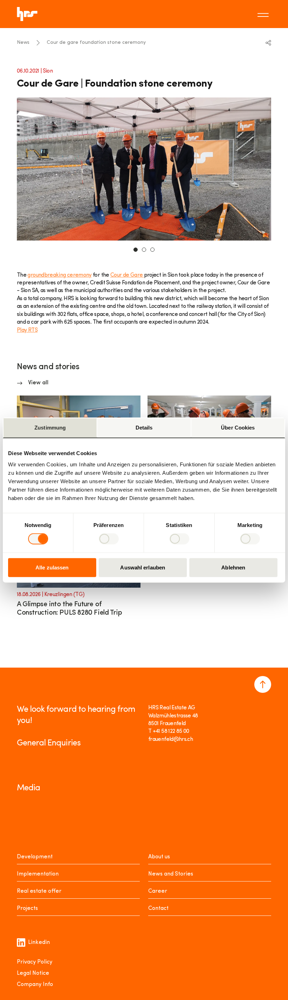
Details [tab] (144, 428)
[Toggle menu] (264, 14)
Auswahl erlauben (142, 567)
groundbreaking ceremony (59, 275)
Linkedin (39, 942)
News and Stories (170, 874)
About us (159, 857)
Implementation (38, 874)
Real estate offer (39, 891)
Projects (27, 908)
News (23, 42)
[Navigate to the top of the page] (262, 684)
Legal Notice (33, 973)
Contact (158, 908)
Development (35, 857)
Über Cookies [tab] (238, 428)
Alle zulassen (51, 567)
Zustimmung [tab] (50, 428)
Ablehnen (233, 567)
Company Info (35, 984)
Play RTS (27, 330)
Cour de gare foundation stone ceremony (96, 42)
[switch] (109, 539)
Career (157, 891)
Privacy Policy (34, 962)
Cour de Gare (127, 275)
